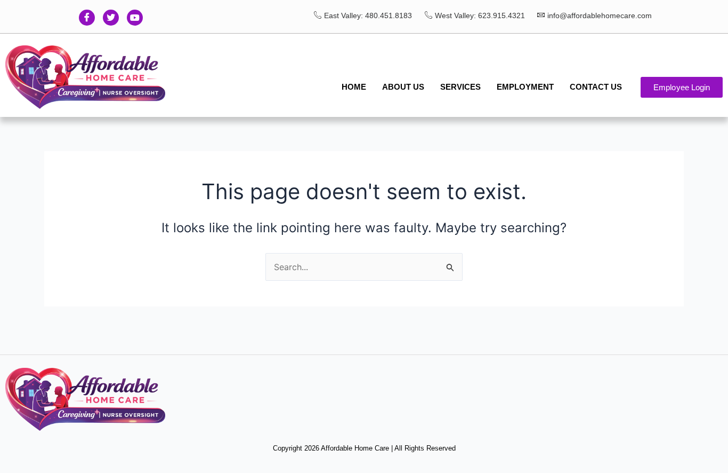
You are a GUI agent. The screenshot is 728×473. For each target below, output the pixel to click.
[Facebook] (87, 18)
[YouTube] (135, 18)
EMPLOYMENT (525, 86)
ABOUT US (403, 86)
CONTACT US (596, 86)
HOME (354, 86)
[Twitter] (111, 18)
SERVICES (460, 86)
